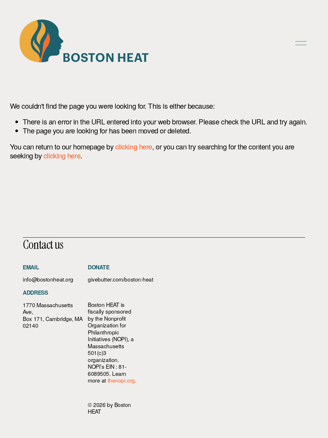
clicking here (133, 146)
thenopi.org (121, 380)
